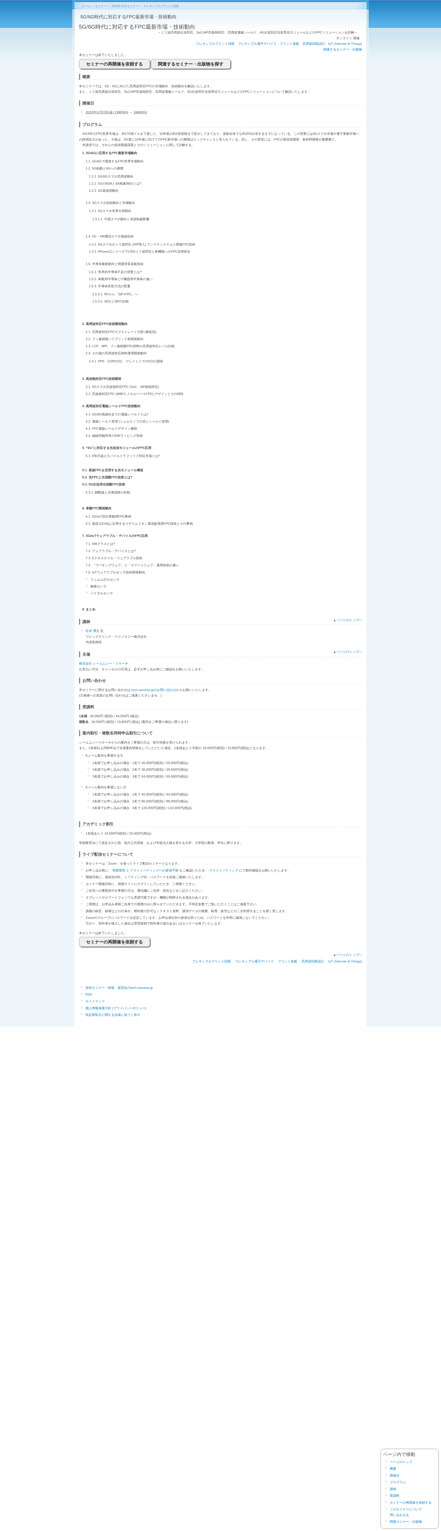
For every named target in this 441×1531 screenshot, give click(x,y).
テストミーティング (223, 870)
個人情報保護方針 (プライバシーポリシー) (116, 1008)
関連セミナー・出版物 (406, 1521)
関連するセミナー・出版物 (342, 49)
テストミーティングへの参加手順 (154, 870)
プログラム (398, 1482)
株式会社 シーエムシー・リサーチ (103, 663)
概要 (393, 1468)
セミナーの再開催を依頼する (114, 64)
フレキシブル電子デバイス (257, 43)
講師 (393, 1489)
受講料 (394, 1495)
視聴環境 (118, 870)
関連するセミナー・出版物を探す (190, 64)
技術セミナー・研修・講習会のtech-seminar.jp (119, 988)
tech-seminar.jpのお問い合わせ (153, 690)
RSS (88, 994)
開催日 (394, 1475)
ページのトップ (401, 1462)
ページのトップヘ (349, 620)
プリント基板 (289, 43)
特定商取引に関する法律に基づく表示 (112, 1015)
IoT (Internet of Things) (345, 43)
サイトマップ (95, 1001)
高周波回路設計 (313, 43)
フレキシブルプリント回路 (215, 43)
